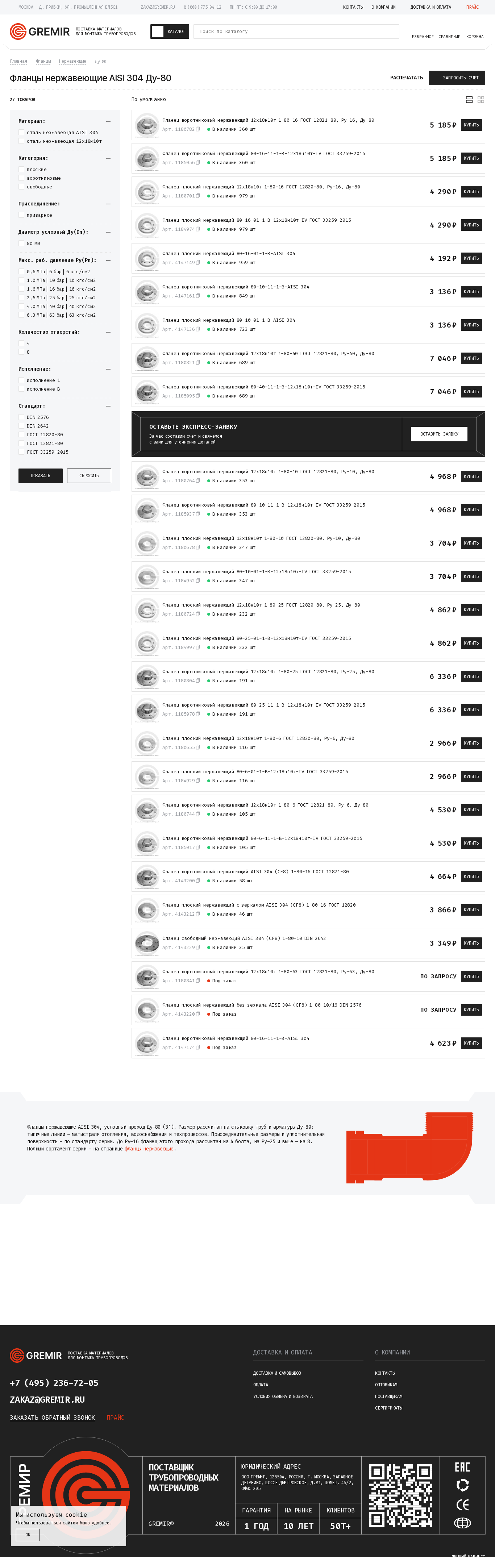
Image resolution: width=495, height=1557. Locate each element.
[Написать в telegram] (120, 1383)
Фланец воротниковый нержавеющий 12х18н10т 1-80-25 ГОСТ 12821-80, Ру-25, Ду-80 (268, 672)
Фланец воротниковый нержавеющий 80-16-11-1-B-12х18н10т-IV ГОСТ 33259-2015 (263, 154)
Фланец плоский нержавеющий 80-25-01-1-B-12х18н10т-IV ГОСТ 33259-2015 (256, 638)
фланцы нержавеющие (149, 1148)
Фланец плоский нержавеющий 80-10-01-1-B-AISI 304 (228, 320)
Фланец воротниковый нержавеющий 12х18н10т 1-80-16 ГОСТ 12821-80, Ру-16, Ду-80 (268, 120)
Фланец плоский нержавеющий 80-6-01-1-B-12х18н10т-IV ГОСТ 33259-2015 (255, 772)
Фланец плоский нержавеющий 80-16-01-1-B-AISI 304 (228, 254)
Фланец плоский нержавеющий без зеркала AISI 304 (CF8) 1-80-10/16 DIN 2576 (261, 1005)
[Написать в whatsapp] (137, 1383)
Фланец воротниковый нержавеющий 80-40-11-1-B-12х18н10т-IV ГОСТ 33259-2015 (263, 387)
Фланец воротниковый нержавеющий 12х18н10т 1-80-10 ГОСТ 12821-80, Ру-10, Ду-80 (268, 472)
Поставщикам (388, 1396)
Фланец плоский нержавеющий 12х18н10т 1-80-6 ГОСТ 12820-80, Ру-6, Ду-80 (258, 738)
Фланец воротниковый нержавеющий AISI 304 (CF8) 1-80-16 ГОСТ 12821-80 (255, 872)
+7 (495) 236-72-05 (54, 1383)
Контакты (385, 1373)
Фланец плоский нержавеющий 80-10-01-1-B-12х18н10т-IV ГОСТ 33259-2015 (256, 572)
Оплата (260, 1385)
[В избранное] (410, 125)
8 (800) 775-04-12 (202, 7)
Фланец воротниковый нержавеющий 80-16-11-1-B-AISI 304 (235, 1038)
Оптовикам (386, 1385)
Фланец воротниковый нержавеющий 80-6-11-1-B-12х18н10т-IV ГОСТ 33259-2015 (262, 838)
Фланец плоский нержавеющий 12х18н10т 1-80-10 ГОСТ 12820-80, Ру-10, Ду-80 (261, 538)
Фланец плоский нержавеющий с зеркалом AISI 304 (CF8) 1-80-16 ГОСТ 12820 (259, 905)
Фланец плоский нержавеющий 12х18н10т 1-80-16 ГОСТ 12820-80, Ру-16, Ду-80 (261, 187)
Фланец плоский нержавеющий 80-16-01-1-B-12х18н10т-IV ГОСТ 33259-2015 (256, 220)
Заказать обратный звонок (52, 1417)
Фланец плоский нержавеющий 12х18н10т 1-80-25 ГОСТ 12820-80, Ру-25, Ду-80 (261, 605)
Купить (471, 125)
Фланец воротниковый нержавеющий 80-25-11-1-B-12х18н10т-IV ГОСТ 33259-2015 (263, 705)
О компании (392, 1352)
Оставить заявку (439, 434)
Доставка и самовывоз (277, 1373)
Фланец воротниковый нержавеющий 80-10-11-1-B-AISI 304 (235, 287)
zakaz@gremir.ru (158, 7)
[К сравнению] (397, 125)
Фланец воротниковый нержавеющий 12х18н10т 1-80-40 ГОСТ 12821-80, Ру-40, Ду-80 (268, 354)
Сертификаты (388, 1408)
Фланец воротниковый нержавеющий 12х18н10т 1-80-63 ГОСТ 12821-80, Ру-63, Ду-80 (268, 972)
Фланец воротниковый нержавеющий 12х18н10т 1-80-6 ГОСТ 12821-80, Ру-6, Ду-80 (265, 805)
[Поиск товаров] (392, 31)
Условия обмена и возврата (283, 1396)
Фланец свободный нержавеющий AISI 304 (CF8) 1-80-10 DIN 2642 (244, 938)
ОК (27, 1535)
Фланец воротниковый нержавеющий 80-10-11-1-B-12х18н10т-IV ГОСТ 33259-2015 (263, 505)
